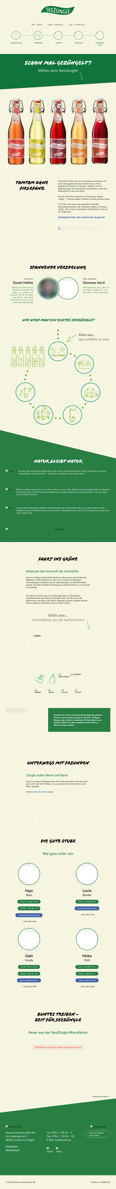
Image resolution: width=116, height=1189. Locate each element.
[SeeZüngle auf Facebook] (49, 1150)
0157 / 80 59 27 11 (87, 966)
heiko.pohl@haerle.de (87, 980)
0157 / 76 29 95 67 (87, 901)
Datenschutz (12, 1150)
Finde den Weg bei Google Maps (96, 1134)
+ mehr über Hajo (29, 921)
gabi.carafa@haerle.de (29, 980)
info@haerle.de (63, 1140)
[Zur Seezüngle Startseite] (58, 10)
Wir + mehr (36, 24)
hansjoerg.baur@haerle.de (29, 915)
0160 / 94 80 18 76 (29, 901)
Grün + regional (55, 24)
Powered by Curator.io (101, 1096)
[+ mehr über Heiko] (87, 940)
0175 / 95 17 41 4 (29, 966)
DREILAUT (106, 1182)
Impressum (12, 1146)
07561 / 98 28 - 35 (29, 973)
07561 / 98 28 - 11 (87, 973)
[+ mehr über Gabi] (29, 940)
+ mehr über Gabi (29, 986)
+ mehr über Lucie (87, 914)
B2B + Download (77, 24)
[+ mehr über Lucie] (87, 875)
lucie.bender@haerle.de (87, 908)
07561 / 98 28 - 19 (29, 908)
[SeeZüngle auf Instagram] (59, 1150)
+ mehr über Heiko (87, 986)
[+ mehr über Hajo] (29, 875)
